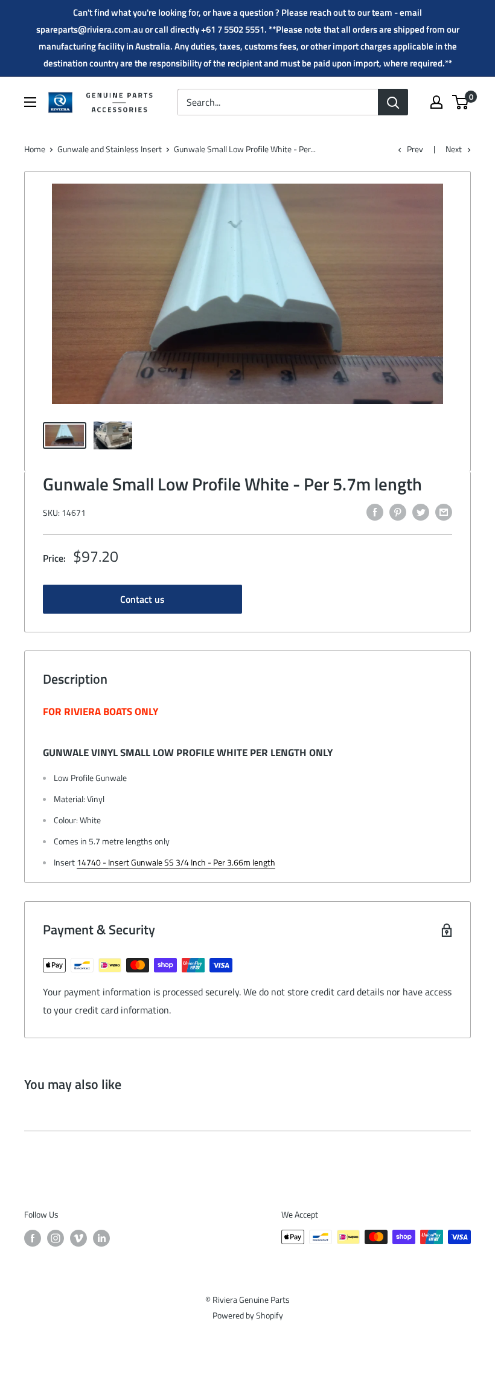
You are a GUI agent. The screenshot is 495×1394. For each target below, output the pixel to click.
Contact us (142, 599)
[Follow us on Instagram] (55, 1238)
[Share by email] (443, 512)
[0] (460, 102)
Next (454, 149)
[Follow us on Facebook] (32, 1238)
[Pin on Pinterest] (397, 512)
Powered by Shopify (247, 1315)
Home (34, 149)
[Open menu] (30, 102)
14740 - (92, 862)
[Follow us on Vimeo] (78, 1238)
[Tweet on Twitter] (420, 512)
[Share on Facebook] (374, 512)
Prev (415, 149)
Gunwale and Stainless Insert (109, 149)
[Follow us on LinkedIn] (101, 1238)
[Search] (393, 102)
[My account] (436, 102)
